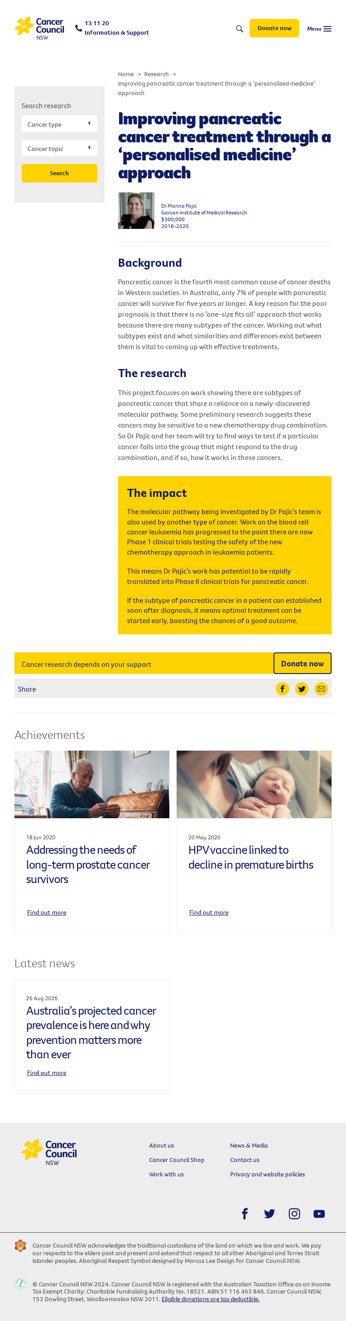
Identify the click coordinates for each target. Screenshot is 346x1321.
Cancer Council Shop (177, 1160)
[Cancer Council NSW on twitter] (269, 1214)
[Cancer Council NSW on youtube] (319, 1214)
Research (156, 74)
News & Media (249, 1145)
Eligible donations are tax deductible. (211, 1299)
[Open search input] (239, 29)
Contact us (245, 1160)
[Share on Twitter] (302, 689)
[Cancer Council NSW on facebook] (244, 1214)
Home (126, 74)
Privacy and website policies (267, 1174)
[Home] (39, 28)
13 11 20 (117, 27)
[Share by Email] (321, 689)
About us (161, 1145)
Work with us (166, 1174)
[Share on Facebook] (282, 689)
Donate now (274, 28)
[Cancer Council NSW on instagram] (294, 1214)
